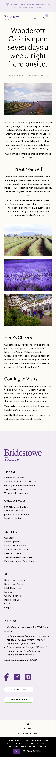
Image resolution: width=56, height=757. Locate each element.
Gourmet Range (12, 596)
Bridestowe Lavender (15, 580)
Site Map (28, 729)
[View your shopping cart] (44, 17)
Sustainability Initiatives (16, 549)
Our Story (9, 538)
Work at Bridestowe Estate (18, 557)
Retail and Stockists (14, 553)
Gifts (7, 604)
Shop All (8, 608)
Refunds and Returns (28, 733)
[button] (50, 18)
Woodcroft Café (13, 489)
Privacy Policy (32, 751)
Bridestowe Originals (15, 584)
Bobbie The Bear (12, 600)
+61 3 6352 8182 (20, 514)
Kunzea (8, 592)
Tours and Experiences (16, 493)
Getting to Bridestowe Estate (20, 485)
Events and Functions (15, 545)
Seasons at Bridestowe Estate (20, 481)
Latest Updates (12, 542)
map (28, 507)
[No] (52, 746)
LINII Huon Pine (12, 588)
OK (16, 751)
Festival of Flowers (14, 477)
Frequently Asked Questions (19, 561)
